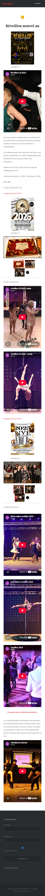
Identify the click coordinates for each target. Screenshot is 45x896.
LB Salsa (7, 3)
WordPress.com (25, 891)
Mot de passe (8, 836)
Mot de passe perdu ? (11, 868)
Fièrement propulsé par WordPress (19, 889)
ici (17, 282)
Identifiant (7, 825)
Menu (38, 3)
